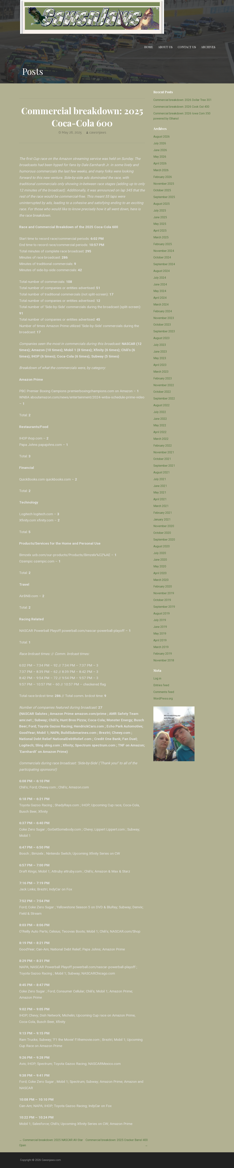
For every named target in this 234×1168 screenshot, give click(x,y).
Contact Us (187, 47)
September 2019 (164, 606)
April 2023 (160, 365)
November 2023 (163, 318)
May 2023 (159, 358)
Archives (208, 47)
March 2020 (161, 580)
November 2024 (163, 251)
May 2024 (159, 291)
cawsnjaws (97, 132)
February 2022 (162, 445)
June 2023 (160, 351)
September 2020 (164, 539)
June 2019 (160, 627)
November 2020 (163, 526)
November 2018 (163, 660)
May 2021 (159, 492)
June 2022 (160, 418)
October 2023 (162, 324)
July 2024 (159, 277)
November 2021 (163, 452)
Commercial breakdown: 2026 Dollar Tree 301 (182, 100)
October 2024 (162, 257)
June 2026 (160, 150)
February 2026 (162, 177)
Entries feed (161, 685)
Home (148, 47)
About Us (165, 47)
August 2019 (161, 613)
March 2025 (161, 237)
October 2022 (162, 391)
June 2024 (160, 284)
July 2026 (159, 143)
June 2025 (160, 217)
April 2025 (160, 230)
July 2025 (159, 210)
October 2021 (162, 459)
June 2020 (160, 559)
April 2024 (160, 297)
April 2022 (160, 432)
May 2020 (159, 566)
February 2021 (162, 512)
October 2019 (162, 600)
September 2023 (164, 331)
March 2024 (161, 304)
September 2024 (164, 264)
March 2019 (161, 647)
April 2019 (160, 640)
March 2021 (161, 506)
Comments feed (163, 692)
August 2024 (161, 271)
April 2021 (160, 499)
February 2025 (162, 244)
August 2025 (161, 203)
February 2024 (162, 311)
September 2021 (164, 465)
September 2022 (164, 398)
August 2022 (161, 405)
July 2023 (159, 345)
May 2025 (159, 224)
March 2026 (161, 170)
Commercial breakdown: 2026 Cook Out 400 (181, 106)
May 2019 (159, 633)
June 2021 (160, 486)
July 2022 (159, 412)
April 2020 (160, 573)
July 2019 (159, 620)
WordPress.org (163, 698)
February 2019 (162, 653)
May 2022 (159, 425)
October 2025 (162, 190)
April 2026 (160, 163)
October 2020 (162, 533)
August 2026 (161, 136)
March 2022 (161, 439)
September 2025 (164, 197)
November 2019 (163, 593)
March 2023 (161, 371)
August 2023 (161, 338)
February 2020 (162, 586)
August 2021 (161, 472)
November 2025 (163, 183)
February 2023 (162, 378)
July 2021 (159, 479)
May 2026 (159, 156)
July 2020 (159, 553)
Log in (157, 678)
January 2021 (162, 519)
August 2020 (161, 546)
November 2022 (163, 385)
